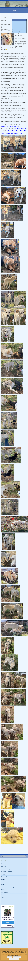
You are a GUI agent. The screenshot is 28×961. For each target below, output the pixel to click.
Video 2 (20, 128)
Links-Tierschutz (4, 892)
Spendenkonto (4, 876)
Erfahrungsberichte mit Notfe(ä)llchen (9, 887)
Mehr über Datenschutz (14, 958)
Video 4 (8, 130)
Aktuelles (3, 879)
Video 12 (22, 131)
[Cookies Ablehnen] (26, 954)
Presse (2, 889)
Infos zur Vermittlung (5, 868)
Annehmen (9, 957)
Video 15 (13, 133)
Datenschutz (3, 866)
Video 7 (20, 130)
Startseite (3, 863)
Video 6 (16, 130)
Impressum (3, 900)
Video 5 (12, 130)
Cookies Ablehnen (17, 957)
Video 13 (3, 133)
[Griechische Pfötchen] (11, 4)
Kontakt (2, 897)
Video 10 (9, 131)
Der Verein (3, 874)
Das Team (3, 884)
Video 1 (16, 128)
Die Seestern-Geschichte (6, 871)
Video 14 (8, 133)
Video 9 (4, 131)
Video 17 (22, 133)
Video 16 (17, 133)
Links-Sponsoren (4, 894)
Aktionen (3, 881)
